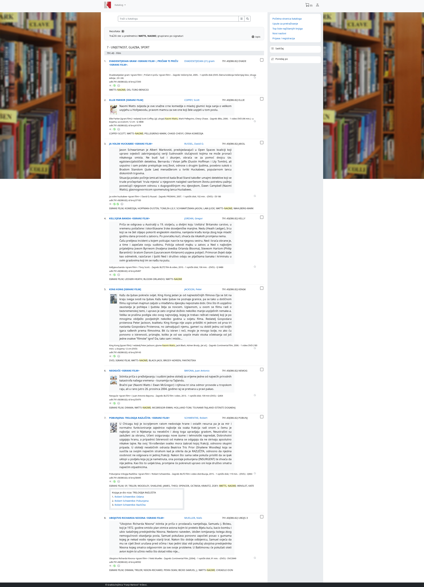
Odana (140, 496)
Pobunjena (142, 500)
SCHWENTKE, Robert (195, 417)
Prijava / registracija (283, 38)
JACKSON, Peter (193, 289)
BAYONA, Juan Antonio (197, 370)
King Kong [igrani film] (125, 289)
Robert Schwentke (125, 496)
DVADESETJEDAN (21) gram (199, 61)
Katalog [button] (119, 4)
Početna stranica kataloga (287, 18)
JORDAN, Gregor (193, 218)
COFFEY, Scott (191, 100)
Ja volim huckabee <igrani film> (131, 143)
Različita (141, 504)
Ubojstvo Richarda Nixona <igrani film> (136, 517)
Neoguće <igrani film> (124, 370)
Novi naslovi (279, 33)
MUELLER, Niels (193, 517)
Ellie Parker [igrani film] (126, 100)
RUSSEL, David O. (194, 143)
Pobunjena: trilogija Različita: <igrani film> (139, 417)
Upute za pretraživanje (285, 23)
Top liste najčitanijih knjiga (287, 28)
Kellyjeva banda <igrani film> (129, 218)
